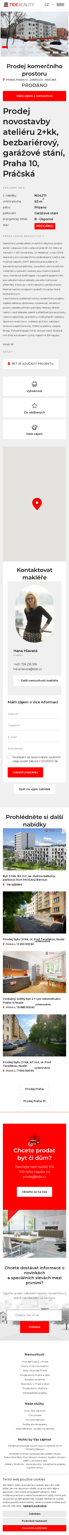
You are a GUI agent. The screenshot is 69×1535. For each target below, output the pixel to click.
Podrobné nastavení (34, 1520)
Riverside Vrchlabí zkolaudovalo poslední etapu (35, 1453)
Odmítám (34, 1513)
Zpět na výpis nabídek (34, 789)
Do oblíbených (34, 412)
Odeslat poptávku (25, 772)
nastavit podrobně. (35, 1505)
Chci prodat (35, 1415)
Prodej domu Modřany (35, 1388)
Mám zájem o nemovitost (35, 96)
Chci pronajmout (35, 1419)
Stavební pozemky (35, 1379)
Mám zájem (34, 434)
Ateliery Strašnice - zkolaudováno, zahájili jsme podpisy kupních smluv (35, 1466)
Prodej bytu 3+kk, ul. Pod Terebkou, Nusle (34, 939)
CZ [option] (46, 5)
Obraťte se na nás (34, 1192)
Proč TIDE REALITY (35, 1410)
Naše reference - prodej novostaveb (35, 1428)
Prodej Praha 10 (34, 1101)
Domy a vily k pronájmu (35, 1366)
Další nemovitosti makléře (39, 680)
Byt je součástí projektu (32, 363)
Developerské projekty (35, 1392)
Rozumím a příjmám (34, 1528)
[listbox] (48, 5)
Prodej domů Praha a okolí (35, 1375)
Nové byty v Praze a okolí (35, 1383)
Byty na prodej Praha (35, 1370)
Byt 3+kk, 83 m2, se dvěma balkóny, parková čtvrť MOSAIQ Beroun (29, 878)
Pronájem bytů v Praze (35, 1361)
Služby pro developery (35, 1424)
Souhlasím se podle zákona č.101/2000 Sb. (36, 759)
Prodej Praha (34, 1089)
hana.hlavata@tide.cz (27, 669)
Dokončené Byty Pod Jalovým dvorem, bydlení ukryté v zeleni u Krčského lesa (35, 1459)
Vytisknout (34, 391)
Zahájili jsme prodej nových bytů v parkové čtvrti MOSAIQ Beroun (35, 1447)
